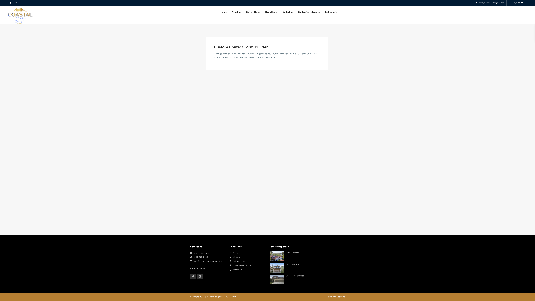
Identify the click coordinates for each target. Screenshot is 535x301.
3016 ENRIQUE (292, 264)
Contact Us (287, 12)
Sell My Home (253, 12)
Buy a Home (271, 12)
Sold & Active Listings (309, 12)
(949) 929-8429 (201, 257)
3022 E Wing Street (295, 276)
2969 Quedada (292, 252)
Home (224, 12)
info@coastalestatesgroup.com (208, 261)
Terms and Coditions (336, 296)
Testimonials (331, 12)
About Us (236, 12)
